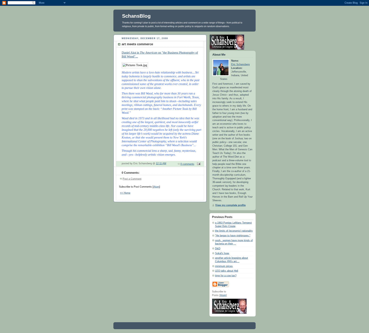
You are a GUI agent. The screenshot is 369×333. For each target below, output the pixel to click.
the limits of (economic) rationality (234, 231)
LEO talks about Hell (226, 271)
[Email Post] (198, 164)
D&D (217, 248)
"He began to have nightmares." (232, 235)
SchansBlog (136, 16)
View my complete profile (230, 205)
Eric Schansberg (240, 64)
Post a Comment (132, 179)
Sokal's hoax (222, 253)
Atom (156, 186)
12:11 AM (161, 163)
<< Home (125, 193)
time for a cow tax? (225, 275)
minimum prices (224, 266)
